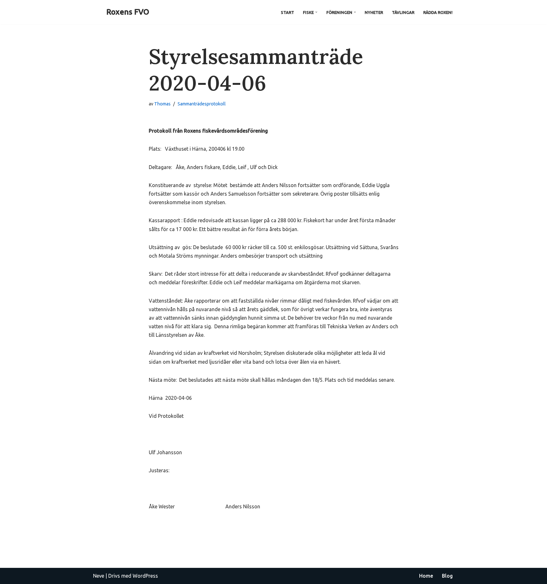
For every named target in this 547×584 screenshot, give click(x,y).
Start (287, 12)
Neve (98, 576)
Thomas (162, 103)
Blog (447, 576)
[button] (316, 12)
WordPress (145, 576)
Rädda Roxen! (438, 12)
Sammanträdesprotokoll (202, 103)
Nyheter (374, 12)
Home (426, 576)
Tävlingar (403, 12)
